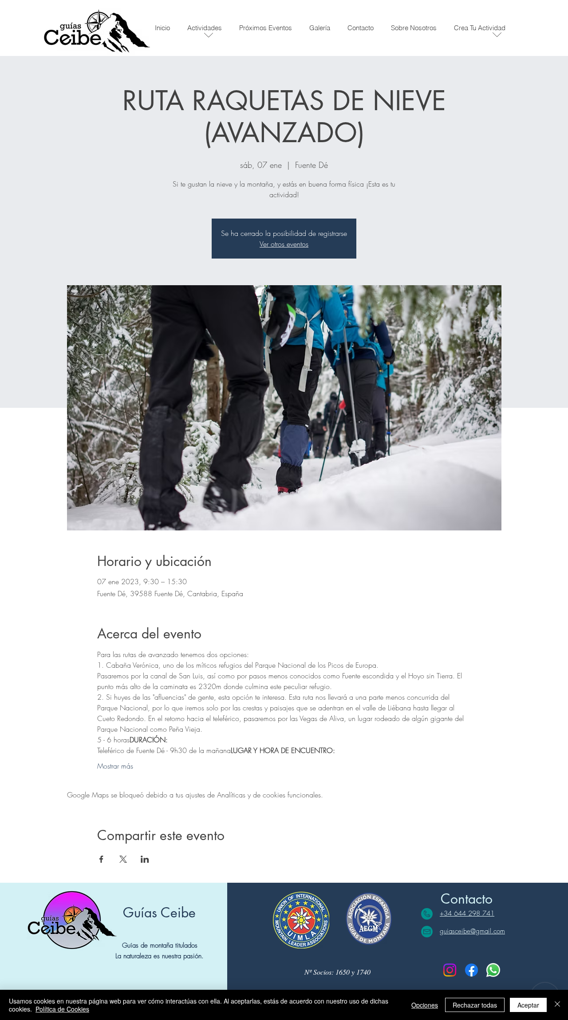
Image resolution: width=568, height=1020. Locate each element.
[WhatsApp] (493, 970)
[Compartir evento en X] (123, 859)
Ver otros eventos (284, 244)
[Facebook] (471, 970)
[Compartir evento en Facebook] (101, 859)
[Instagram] (449, 970)
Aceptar (528, 1004)
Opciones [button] (424, 1004)
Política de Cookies (62, 1008)
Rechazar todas (475, 1004)
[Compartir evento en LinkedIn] (145, 859)
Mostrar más (115, 766)
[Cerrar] (557, 1005)
